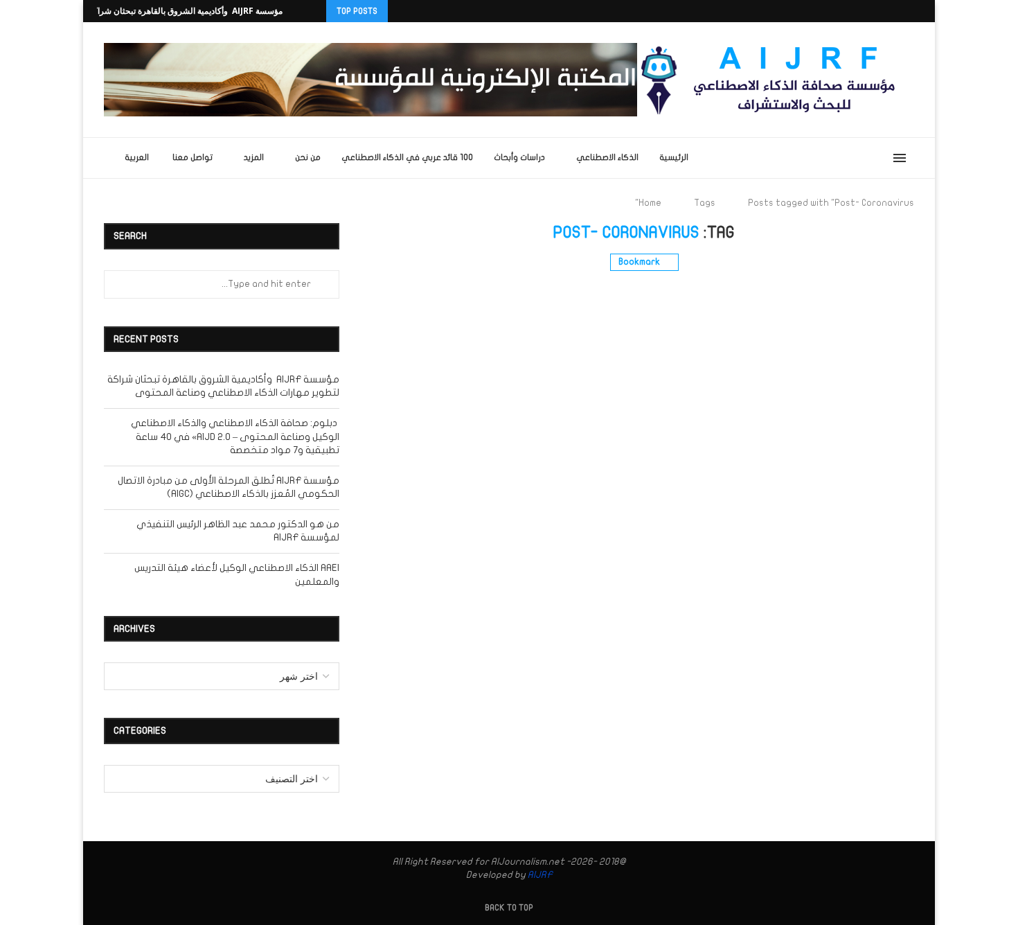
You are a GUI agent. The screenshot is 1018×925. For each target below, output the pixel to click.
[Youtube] (901, 11)
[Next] (295, 11)
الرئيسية (673, 157)
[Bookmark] (706, 158)
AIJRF (540, 875)
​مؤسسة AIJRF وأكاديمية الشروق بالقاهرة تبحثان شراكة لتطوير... (169, 11)
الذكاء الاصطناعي (607, 157)
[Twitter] (853, 11)
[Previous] (313, 11)
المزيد (254, 157)
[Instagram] (869, 11)
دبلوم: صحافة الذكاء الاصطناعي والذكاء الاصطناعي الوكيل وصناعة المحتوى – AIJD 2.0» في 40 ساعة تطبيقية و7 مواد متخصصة (235, 436)
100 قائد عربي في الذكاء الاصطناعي (407, 157)
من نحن (308, 157)
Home (650, 203)
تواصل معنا (192, 157)
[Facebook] (837, 11)
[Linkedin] (885, 11)
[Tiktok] (917, 11)
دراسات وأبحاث (519, 157)
